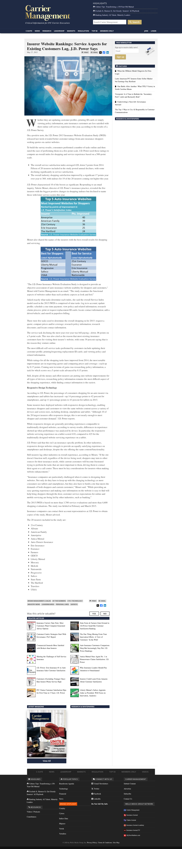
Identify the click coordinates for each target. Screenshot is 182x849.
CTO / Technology (75, 601)
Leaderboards (48, 604)
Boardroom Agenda (66, 783)
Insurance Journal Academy (135, 825)
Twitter (96, 788)
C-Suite (29, 31)
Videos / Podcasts (33, 811)
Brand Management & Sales (39, 601)
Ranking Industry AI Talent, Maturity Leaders (112, 15)
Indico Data (63, 818)
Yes (94, 613)
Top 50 (94, 31)
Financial (62, 793)
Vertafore (62, 833)
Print (86, 52)
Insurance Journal (132, 815)
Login (153, 31)
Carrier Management (132, 810)
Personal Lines (62, 604)
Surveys (74, 604)
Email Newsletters (101, 783)
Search (135, 22)
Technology (63, 788)
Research (47, 31)
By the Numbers (59, 601)
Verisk (61, 828)
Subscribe (127, 793)
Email (95, 52)
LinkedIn (96, 798)
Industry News (34, 604)
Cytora (61, 813)
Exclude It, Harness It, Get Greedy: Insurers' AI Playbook (117, 11)
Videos (145, 771)
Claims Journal (131, 820)
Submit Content (130, 783)
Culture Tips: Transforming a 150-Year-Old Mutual (114, 6)
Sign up (120, 56)
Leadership (59, 31)
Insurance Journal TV (133, 830)
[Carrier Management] (56, 12)
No (105, 613)
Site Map (116, 842)
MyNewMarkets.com (133, 835)
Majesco (62, 823)
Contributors (31, 816)
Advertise (127, 788)
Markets (71, 31)
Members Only (107, 31)
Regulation (83, 31)
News (37, 31)
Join (146, 31)
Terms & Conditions (105, 842)
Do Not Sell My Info (99, 803)
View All (47, 760)
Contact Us (128, 798)
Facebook (97, 793)
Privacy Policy (92, 842)
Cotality (62, 808)
